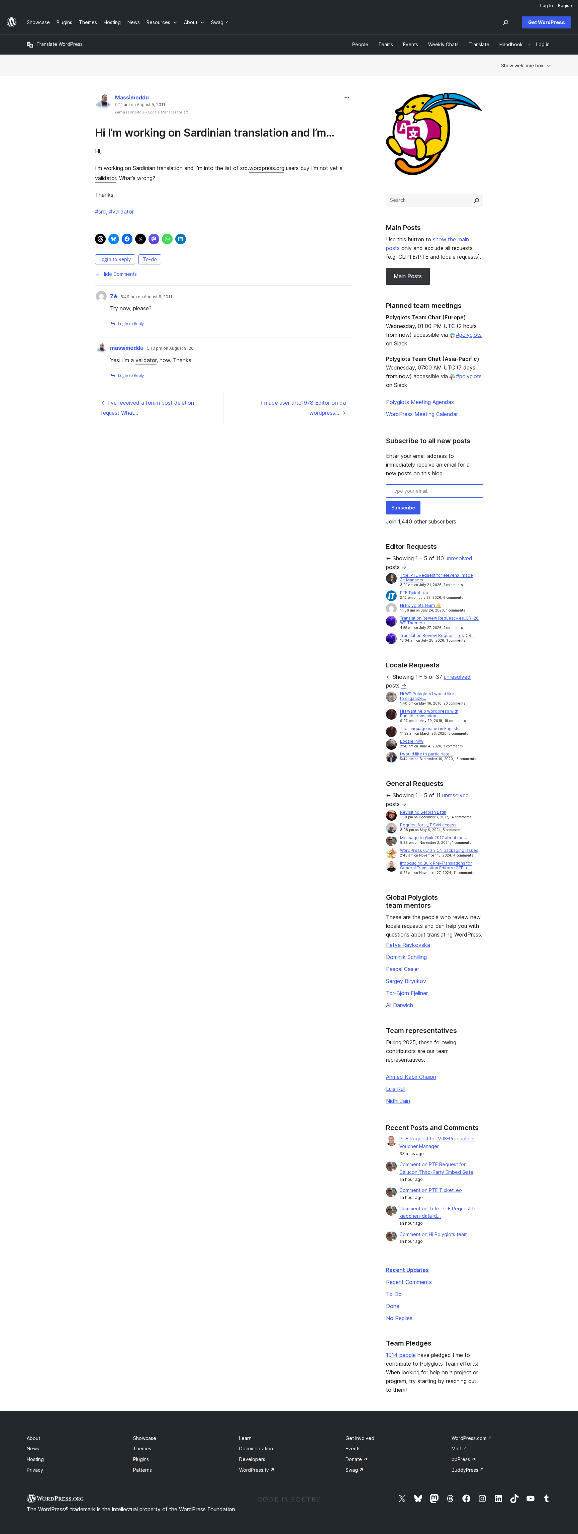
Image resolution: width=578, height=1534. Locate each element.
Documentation (256, 1448)
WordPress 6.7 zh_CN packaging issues (439, 850)
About (33, 1438)
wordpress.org (266, 168)
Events (353, 1448)
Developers (252, 1459)
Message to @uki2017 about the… (433, 837)
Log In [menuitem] (546, 5)
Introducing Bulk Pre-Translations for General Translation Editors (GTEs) (436, 865)
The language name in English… (431, 728)
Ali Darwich (399, 1005)
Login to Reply (115, 259)
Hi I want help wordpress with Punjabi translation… (429, 713)
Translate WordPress (59, 44)
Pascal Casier (402, 969)
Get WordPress (546, 22)
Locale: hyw (411, 741)
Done (392, 1306)
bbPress (464, 1459)
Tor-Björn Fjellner (407, 993)
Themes (142, 1448)
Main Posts (408, 276)
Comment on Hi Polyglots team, (434, 1234)
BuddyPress (468, 1470)
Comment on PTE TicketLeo (430, 1190)
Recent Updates (407, 1270)
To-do (150, 259)
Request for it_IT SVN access (428, 824)
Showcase (144, 1438)
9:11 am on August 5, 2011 (140, 104)
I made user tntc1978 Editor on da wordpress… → (303, 407)
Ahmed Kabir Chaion (411, 1076)
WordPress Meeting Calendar (422, 414)
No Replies (399, 1318)
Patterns (142, 1470)
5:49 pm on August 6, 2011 (146, 297)
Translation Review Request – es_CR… (437, 635)
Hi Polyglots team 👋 (420, 605)
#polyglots (469, 334)
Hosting (35, 1459)
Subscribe (403, 507)
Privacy (35, 1470)
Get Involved (360, 1438)
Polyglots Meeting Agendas (420, 402)
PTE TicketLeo (414, 592)
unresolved (459, 558)
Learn (245, 1438)
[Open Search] (505, 22)
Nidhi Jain (398, 1101)
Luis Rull (395, 1088)
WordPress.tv (257, 1470)
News (33, 1448)
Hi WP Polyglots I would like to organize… (427, 696)
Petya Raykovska (408, 945)
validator (105, 178)
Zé (113, 296)
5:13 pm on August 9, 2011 (172, 348)
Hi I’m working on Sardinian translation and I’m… (214, 132)
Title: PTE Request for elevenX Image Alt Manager (436, 577)
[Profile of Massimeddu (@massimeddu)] (103, 102)
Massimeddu (132, 97)
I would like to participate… (426, 753)
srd (186, 112)
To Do (394, 1294)
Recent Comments (409, 1282)
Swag (355, 1470)
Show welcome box (522, 65)
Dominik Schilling (406, 957)
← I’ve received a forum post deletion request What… (147, 407)
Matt (459, 1448)
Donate (357, 1459)
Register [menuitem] (566, 5)
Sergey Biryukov (406, 981)
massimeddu (126, 347)
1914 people (401, 1355)
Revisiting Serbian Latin (423, 812)
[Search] (476, 200)
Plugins (141, 1459)
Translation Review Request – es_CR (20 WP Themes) (439, 620)
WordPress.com (472, 1438)
